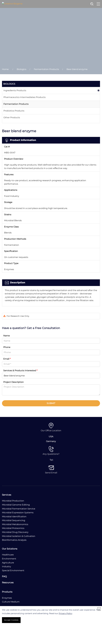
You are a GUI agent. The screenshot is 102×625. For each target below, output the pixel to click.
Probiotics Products (13, 110)
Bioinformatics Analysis (14, 540)
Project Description (13, 382)
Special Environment (13, 570)
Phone (6, 347)
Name (6, 335)
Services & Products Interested (20, 370)
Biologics (21, 69)
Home (5, 69)
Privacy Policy (65, 613)
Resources (8, 582)
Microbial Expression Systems (17, 512)
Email (7, 359)
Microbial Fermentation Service (18, 508)
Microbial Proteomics (13, 528)
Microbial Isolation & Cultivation (18, 536)
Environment (9, 558)
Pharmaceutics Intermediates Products (24, 97)
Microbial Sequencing (13, 520)
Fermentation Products (46, 69)
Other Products (11, 117)
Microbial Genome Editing (16, 504)
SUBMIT (51, 403)
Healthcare (8, 554)
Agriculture (8, 562)
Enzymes (7, 598)
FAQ (4, 576)
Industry (6, 566)
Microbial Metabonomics (15, 524)
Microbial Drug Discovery (15, 532)
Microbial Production (13, 500)
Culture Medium (11, 601)
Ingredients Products (14, 90)
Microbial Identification (14, 516)
